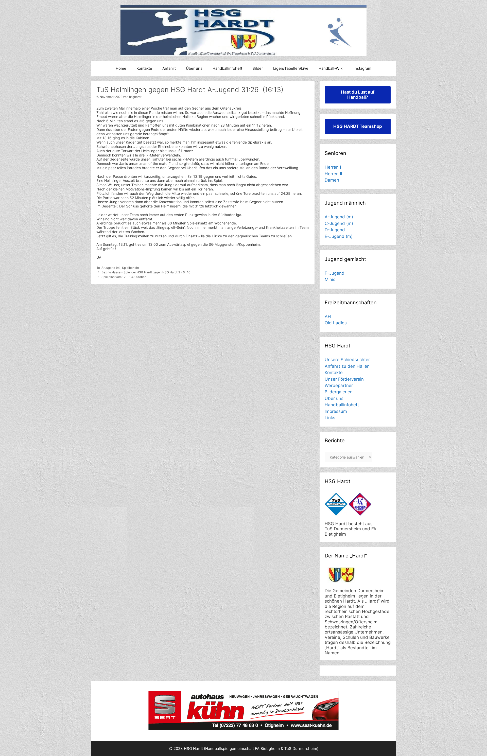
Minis (330, 279)
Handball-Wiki (331, 68)
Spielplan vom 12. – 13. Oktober (123, 277)
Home (121, 68)
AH (328, 316)
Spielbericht (130, 268)
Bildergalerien (339, 391)
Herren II (333, 173)
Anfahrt (169, 68)
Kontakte (144, 68)
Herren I (333, 167)
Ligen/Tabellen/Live (290, 68)
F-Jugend (334, 273)
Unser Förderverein (344, 379)
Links (330, 417)
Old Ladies (336, 322)
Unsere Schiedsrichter (347, 359)
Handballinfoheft (227, 68)
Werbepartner (339, 385)
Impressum (336, 411)
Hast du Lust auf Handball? (357, 95)
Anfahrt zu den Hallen (347, 366)
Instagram (362, 68)
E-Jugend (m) (339, 236)
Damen (332, 180)
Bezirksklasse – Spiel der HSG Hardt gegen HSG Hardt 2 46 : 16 (145, 272)
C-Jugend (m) (339, 223)
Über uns (194, 68)
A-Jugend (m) (110, 268)
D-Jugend (335, 229)
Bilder (257, 68)
